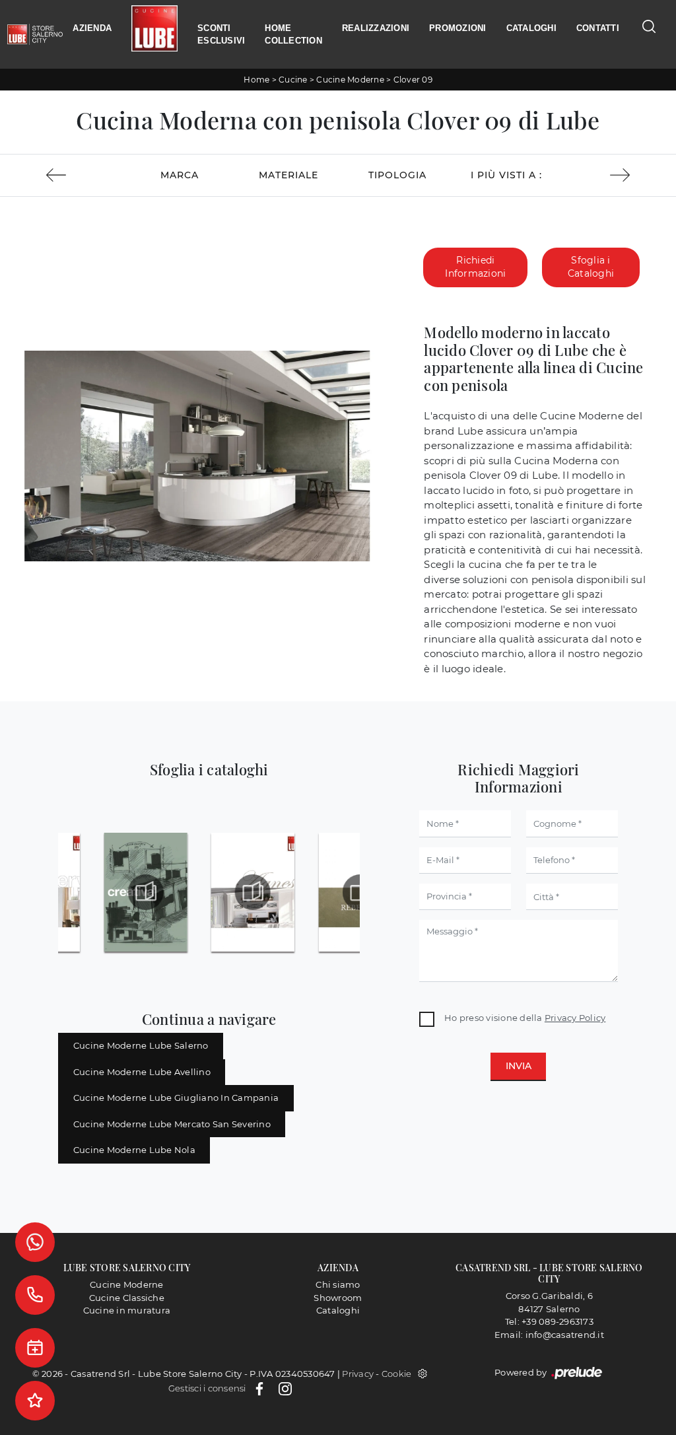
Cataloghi (531, 28)
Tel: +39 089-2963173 (549, 1321)
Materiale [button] (288, 175)
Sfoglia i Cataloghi (591, 266)
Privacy (358, 1373)
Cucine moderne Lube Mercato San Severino (172, 1124)
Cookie (397, 1373)
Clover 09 (412, 80)
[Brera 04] (620, 175)
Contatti (597, 28)
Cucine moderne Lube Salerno (141, 1045)
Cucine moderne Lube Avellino (142, 1072)
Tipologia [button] (397, 175)
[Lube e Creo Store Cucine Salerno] (154, 34)
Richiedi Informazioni (475, 266)
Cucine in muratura (127, 1310)
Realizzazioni (375, 28)
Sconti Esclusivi (221, 34)
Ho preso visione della (524, 1017)
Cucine (293, 80)
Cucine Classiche (126, 1297)
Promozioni (458, 28)
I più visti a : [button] (506, 175)
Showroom (338, 1297)
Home (256, 80)
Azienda (92, 28)
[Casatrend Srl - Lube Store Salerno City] (35, 34)
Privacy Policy (575, 1017)
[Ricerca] (649, 26)
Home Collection (293, 34)
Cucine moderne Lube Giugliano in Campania (176, 1097)
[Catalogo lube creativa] (145, 892)
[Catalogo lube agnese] (252, 892)
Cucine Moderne (350, 80)
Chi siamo (338, 1284)
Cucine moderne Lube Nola (134, 1149)
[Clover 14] (56, 175)
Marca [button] (179, 175)
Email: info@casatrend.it (549, 1334)
